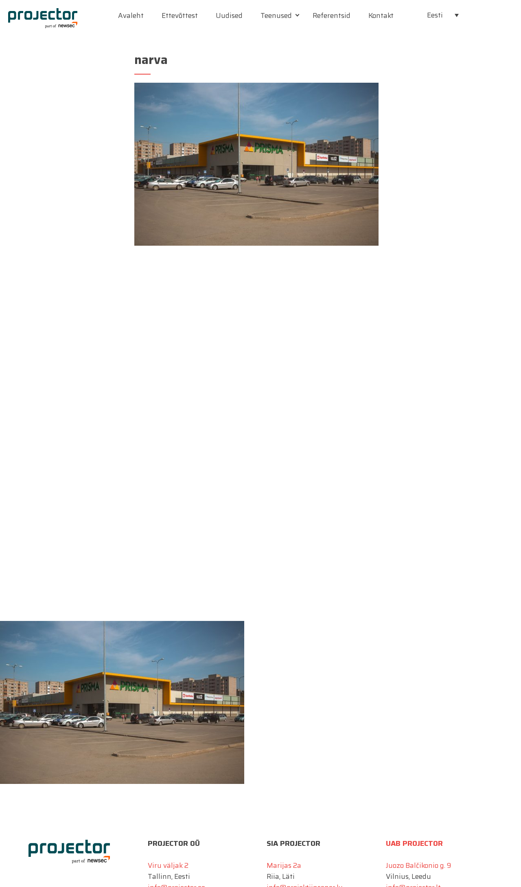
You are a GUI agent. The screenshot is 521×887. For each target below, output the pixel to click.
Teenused (276, 15)
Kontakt (381, 15)
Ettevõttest (180, 15)
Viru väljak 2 (168, 865)
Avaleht (131, 15)
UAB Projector (414, 843)
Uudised (229, 15)
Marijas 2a (284, 865)
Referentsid (331, 15)
